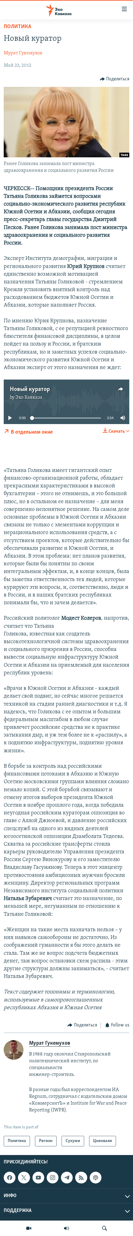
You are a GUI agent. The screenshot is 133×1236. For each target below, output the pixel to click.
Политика (17, 27)
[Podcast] (95, 1177)
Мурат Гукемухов (23, 53)
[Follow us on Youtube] (38, 1177)
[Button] (115, 79)
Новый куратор (30, 389)
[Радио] (66, 1228)
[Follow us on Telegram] (67, 1177)
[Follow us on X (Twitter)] (24, 1177)
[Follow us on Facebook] (9, 1177)
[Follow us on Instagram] (52, 1177)
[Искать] (104, 1228)
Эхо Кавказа (28, 397)
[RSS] (81, 1177)
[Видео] (28, 1228)
